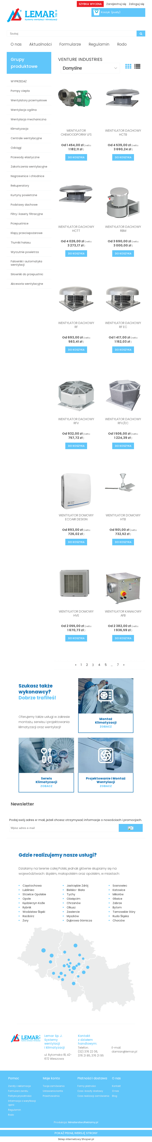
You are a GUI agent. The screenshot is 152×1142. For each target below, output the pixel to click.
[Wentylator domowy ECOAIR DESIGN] (76, 491)
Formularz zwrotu (18, 1091)
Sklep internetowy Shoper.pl (76, 1139)
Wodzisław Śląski (34, 912)
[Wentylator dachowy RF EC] (123, 299)
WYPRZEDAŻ (19, 81)
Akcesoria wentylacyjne (27, 284)
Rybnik (27, 907)
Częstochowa (32, 886)
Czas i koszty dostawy (90, 1091)
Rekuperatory (20, 186)
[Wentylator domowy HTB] (123, 491)
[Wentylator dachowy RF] (76, 299)
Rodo (11, 1114)
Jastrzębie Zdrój (77, 886)
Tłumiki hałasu (21, 243)
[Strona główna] (32, 15)
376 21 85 (84, 1056)
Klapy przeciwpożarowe (27, 233)
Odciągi (16, 148)
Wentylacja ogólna (24, 110)
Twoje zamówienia (54, 1086)
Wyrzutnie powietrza (25, 252)
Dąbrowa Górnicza (79, 920)
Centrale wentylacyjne (26, 138)
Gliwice (117, 899)
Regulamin (14, 1109)
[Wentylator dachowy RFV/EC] (123, 395)
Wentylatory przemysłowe (29, 100)
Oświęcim (73, 899)
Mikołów (118, 894)
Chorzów (119, 920)
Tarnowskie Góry (124, 912)
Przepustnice (19, 223)
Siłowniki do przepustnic (27, 274)
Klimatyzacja (19, 129)
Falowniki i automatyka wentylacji (26, 263)
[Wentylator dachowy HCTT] (76, 203)
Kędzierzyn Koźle (34, 903)
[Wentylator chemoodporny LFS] (76, 107)
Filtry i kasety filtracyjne (27, 214)
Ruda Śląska (121, 916)
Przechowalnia (51, 1096)
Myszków (73, 916)
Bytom (117, 907)
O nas (115, 1091)
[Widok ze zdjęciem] (128, 66)
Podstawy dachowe (24, 205)
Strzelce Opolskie (34, 894)
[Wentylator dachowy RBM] (123, 203)
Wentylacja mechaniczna (28, 119)
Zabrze (117, 903)
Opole (27, 899)
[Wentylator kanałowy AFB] (123, 587)
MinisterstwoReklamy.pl (83, 1122)
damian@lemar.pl (124, 1052)
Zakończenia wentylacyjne (29, 167)
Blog (114, 1096)
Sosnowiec (120, 886)
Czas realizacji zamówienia (93, 1096)
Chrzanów (74, 903)
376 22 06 (90, 1052)
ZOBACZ (106, 727)
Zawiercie (73, 912)
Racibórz (28, 916)
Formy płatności (86, 1086)
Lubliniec (28, 890)
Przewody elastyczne (25, 157)
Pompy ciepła (20, 91)
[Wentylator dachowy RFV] (76, 395)
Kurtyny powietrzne (24, 195)
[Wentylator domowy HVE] (76, 587)
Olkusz (71, 907)
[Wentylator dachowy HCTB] (123, 107)
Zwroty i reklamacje (19, 1086)
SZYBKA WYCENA (90, 4)
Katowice (119, 890)
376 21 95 (97, 1056)
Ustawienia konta (53, 1091)
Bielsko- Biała (76, 890)
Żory (25, 920)
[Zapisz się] (131, 828)
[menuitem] (16, 44)
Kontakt (116, 1086)
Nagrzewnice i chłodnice (27, 176)
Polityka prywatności (19, 1096)
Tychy (71, 894)
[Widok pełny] (137, 66)
